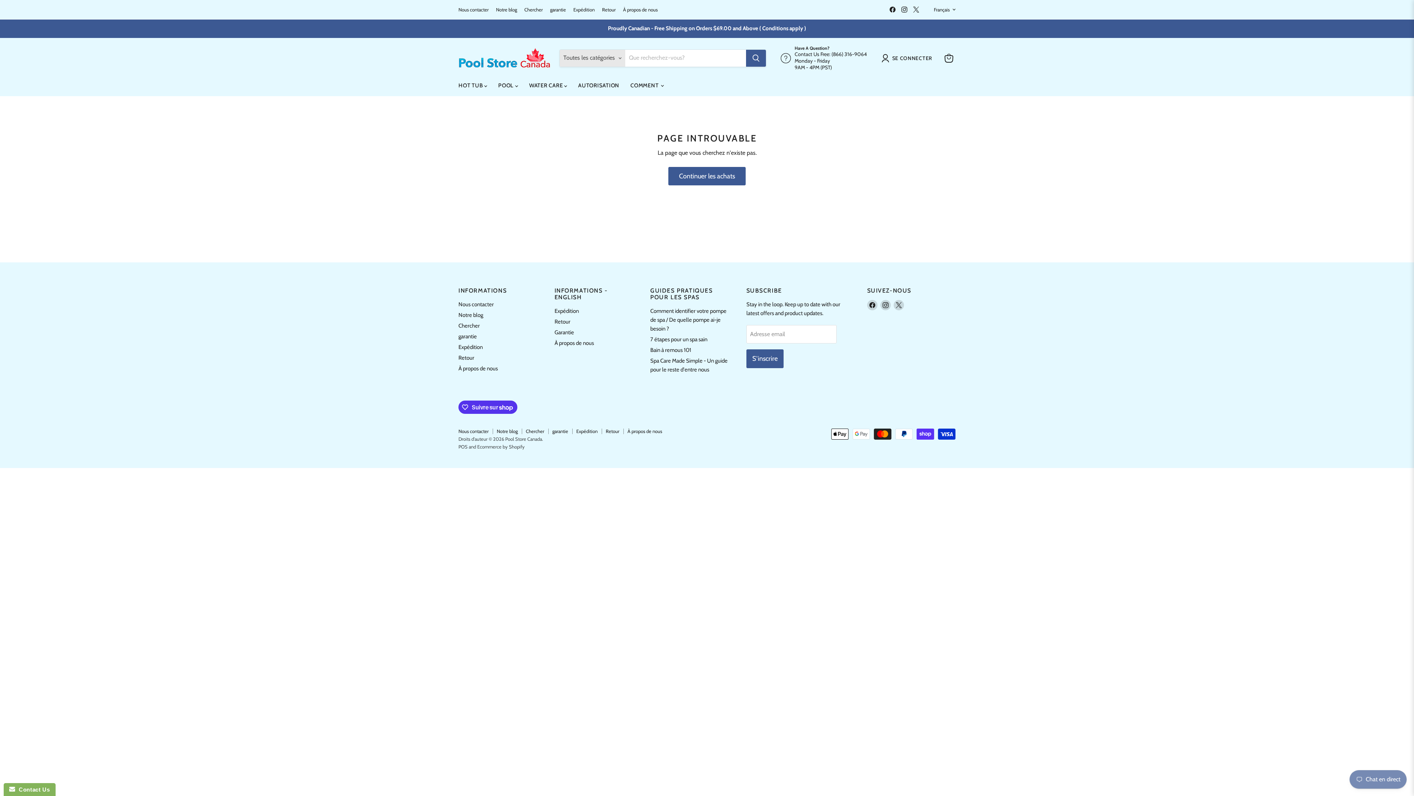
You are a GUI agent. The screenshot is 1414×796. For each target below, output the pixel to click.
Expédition (584, 10)
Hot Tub (471, 85)
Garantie (564, 332)
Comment (645, 85)
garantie (558, 10)
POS (463, 447)
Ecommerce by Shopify (501, 447)
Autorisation (598, 85)
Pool (506, 85)
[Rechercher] (756, 58)
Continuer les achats (707, 176)
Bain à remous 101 (670, 350)
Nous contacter (473, 10)
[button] (908, 58)
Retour (609, 10)
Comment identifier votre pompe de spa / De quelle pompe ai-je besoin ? (688, 320)
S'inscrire (765, 359)
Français (942, 10)
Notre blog (506, 10)
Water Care (546, 85)
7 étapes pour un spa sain (678, 339)
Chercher (533, 10)
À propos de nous (640, 10)
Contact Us (32, 789)
